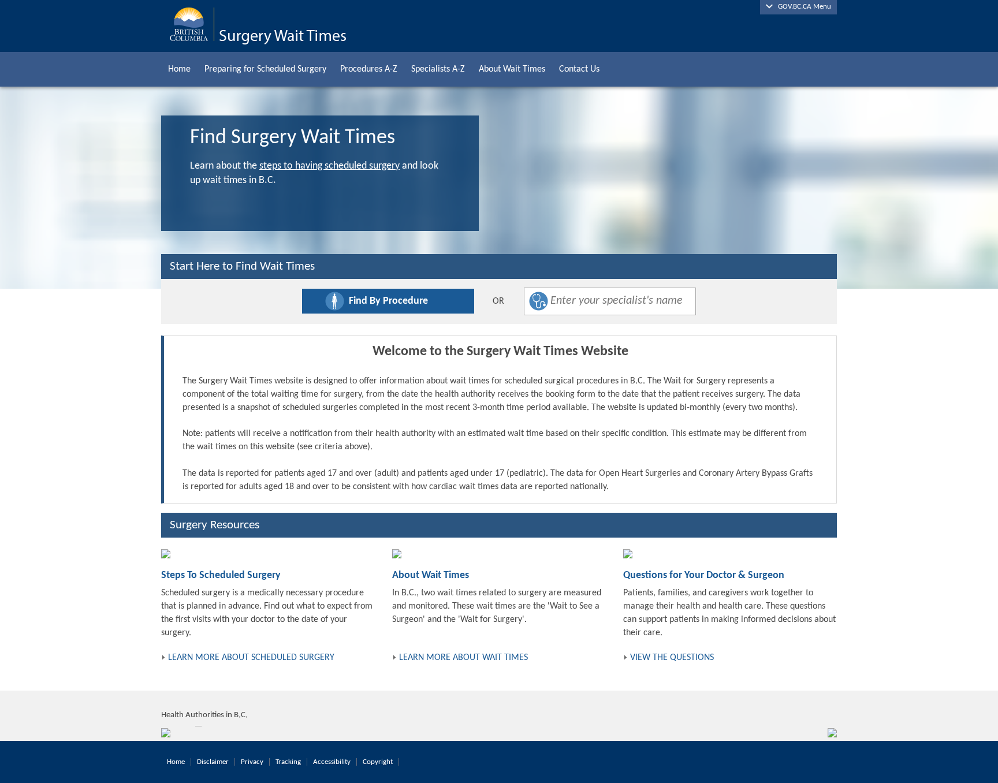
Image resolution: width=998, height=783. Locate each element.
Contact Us (579, 69)
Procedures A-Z (368, 69)
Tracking (288, 762)
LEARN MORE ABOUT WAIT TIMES (463, 657)
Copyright (378, 762)
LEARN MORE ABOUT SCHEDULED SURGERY (251, 657)
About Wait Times (512, 69)
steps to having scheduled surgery (329, 166)
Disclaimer (213, 762)
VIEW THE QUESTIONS (672, 657)
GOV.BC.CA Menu (802, 6)
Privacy (252, 762)
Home (179, 69)
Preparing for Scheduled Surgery (265, 69)
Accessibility (332, 762)
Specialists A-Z (438, 69)
